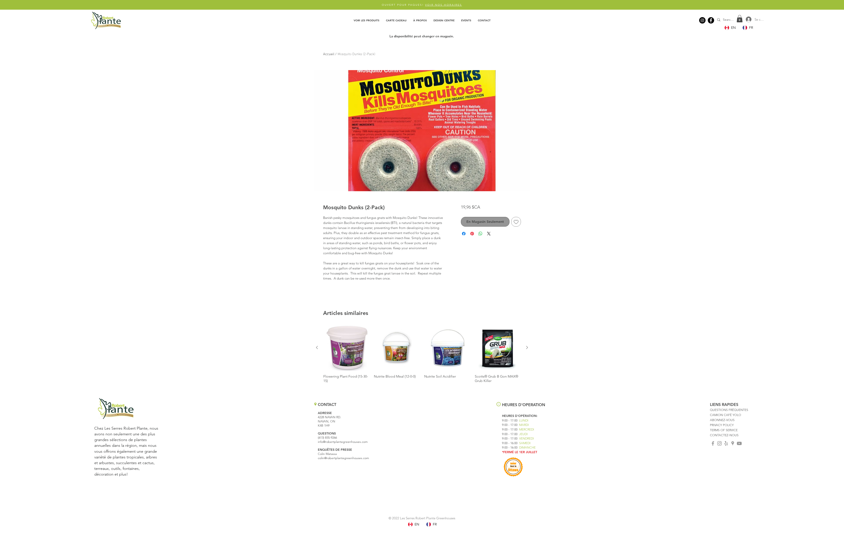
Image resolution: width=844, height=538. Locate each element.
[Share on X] (488, 233)
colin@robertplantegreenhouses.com (343, 458)
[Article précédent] (317, 347)
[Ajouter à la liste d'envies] (516, 222)
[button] (366, 20)
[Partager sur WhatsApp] (480, 233)
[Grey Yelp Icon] (726, 443)
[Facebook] (711, 20)
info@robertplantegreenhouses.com (343, 442)
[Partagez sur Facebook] (463, 233)
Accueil (328, 54)
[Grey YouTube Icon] (739, 443)
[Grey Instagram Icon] (719, 443)
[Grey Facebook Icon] (713, 443)
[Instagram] (702, 20)
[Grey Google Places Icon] (733, 443)
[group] (422, 356)
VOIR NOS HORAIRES (443, 4)
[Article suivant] (527, 347)
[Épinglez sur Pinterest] (472, 233)
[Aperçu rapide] (346, 348)
